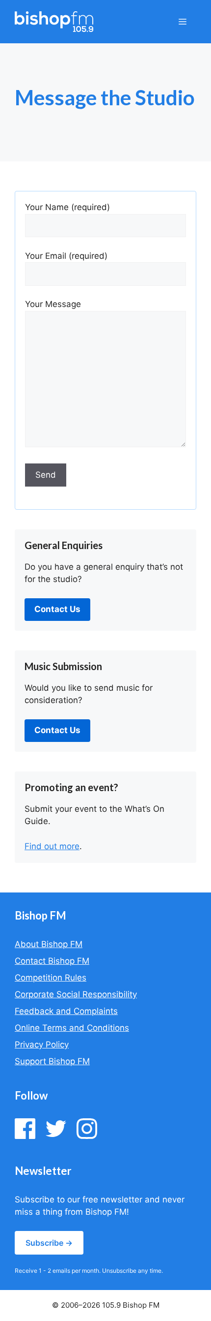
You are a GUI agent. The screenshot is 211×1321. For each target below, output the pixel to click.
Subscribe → (49, 1243)
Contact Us (57, 609)
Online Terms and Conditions (72, 1028)
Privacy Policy (42, 1044)
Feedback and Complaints (66, 1011)
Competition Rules (50, 978)
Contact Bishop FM (52, 961)
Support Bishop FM (52, 1061)
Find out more (52, 846)
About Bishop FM (48, 944)
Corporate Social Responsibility (76, 994)
